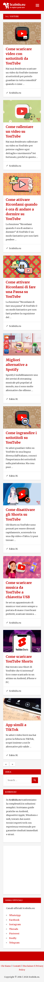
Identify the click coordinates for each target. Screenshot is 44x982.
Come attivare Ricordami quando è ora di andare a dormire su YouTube (21, 209)
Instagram (15, 924)
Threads (13, 929)
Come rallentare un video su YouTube (19, 131)
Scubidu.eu (15, 92)
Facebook (14, 919)
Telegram (14, 942)
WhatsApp (15, 915)
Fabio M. (13, 399)
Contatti (17, 966)
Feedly (12, 938)
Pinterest (14, 933)
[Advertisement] (22, 869)
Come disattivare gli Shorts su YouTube (20, 514)
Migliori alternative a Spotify (16, 365)
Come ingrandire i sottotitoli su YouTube (21, 438)
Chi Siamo (6, 966)
